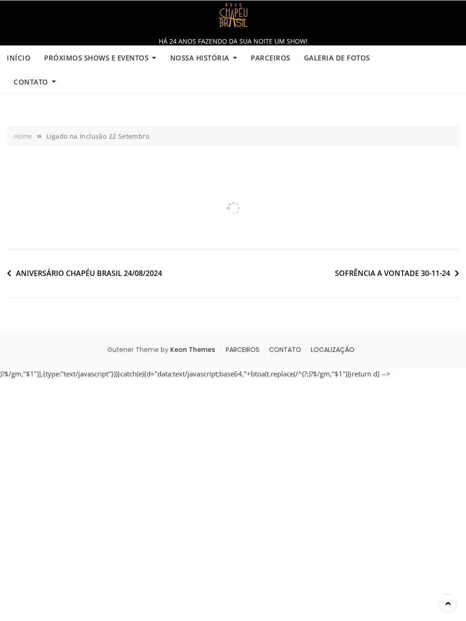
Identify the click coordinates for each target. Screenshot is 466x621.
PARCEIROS (270, 57)
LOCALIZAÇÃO (333, 349)
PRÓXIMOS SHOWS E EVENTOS (96, 57)
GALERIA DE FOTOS (337, 57)
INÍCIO (18, 57)
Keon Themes (192, 349)
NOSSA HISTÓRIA (199, 57)
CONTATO (31, 81)
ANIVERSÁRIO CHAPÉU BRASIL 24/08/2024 (89, 273)
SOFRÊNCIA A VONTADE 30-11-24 (392, 273)
